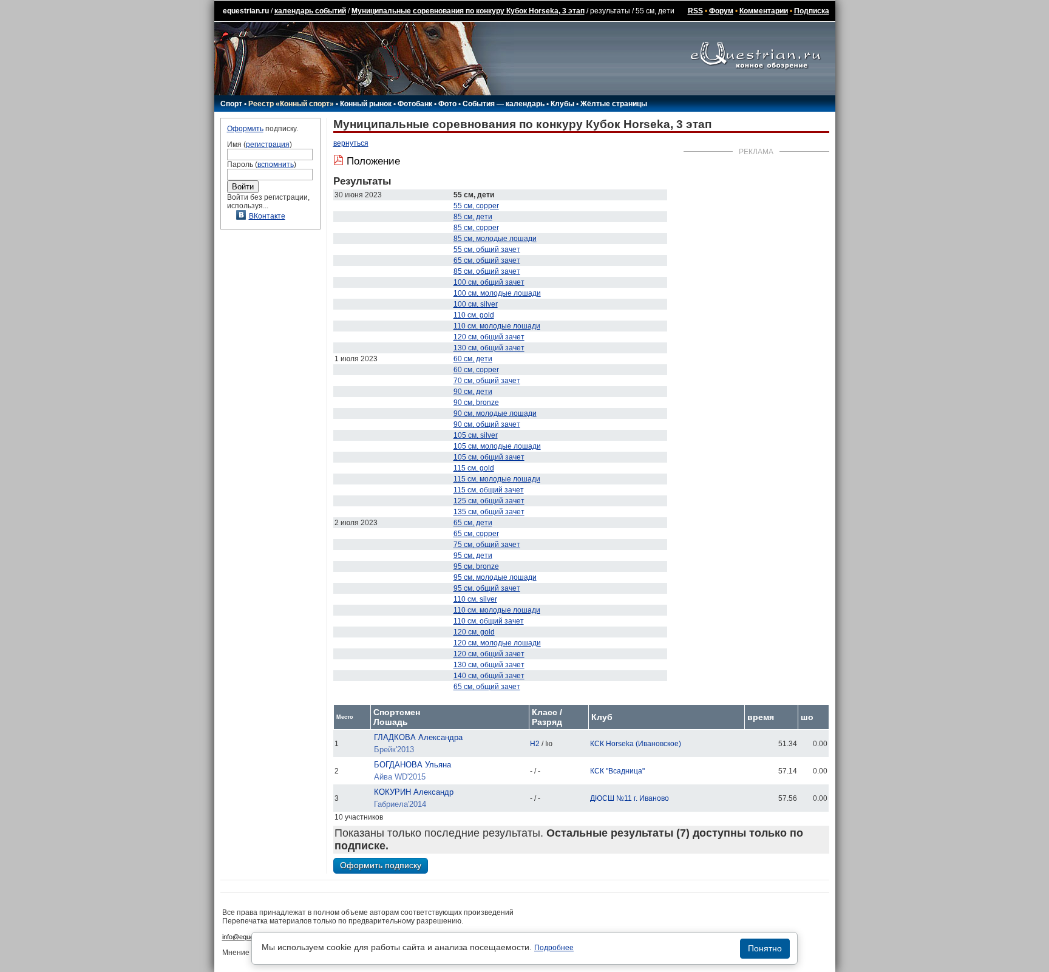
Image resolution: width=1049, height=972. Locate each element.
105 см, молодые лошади (497, 446)
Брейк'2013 (394, 749)
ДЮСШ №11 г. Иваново (629, 798)
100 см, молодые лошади (497, 293)
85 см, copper (476, 227)
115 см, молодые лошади (496, 479)
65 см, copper (476, 533)
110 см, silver (475, 599)
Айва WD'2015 (400, 776)
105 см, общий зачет (488, 457)
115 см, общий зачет (488, 490)
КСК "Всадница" (617, 771)
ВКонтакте (267, 216)
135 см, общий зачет (488, 512)
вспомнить (275, 164)
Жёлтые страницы (613, 104)
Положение (373, 161)
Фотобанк (415, 104)
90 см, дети (472, 391)
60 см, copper (476, 369)
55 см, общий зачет (486, 249)
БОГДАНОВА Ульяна (412, 764)
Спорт (231, 104)
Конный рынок (366, 104)
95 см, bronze (476, 566)
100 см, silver (475, 304)
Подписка (811, 11)
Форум (721, 11)
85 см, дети (472, 216)
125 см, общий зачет (488, 501)
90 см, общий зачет (486, 424)
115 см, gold (473, 468)
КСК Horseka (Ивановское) (635, 743)
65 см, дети (472, 522)
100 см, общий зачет (488, 282)
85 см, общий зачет (486, 271)
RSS (695, 11)
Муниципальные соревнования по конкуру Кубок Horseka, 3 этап (468, 11)
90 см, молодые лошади (495, 413)
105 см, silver (475, 435)
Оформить (245, 128)
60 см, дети (472, 359)
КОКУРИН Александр (413, 792)
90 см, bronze (476, 402)
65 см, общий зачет (486, 260)
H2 (535, 743)
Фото (447, 104)
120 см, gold (474, 632)
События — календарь (504, 104)
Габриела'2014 (400, 804)
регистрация (268, 144)
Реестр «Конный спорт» (291, 104)
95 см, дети (472, 555)
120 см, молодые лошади (497, 643)
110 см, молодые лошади (496, 326)
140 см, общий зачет (488, 675)
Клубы (562, 104)
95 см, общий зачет (486, 588)
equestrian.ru (246, 11)
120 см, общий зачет (488, 337)
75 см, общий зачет (486, 544)
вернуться (350, 143)
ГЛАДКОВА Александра (418, 737)
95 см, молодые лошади (495, 577)
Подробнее (554, 947)
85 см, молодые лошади (495, 238)
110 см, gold (473, 315)
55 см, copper (476, 206)
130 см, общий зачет (488, 348)
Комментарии (763, 11)
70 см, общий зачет (486, 380)
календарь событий (310, 11)
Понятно (765, 948)
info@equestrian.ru (250, 936)
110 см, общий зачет (488, 621)
